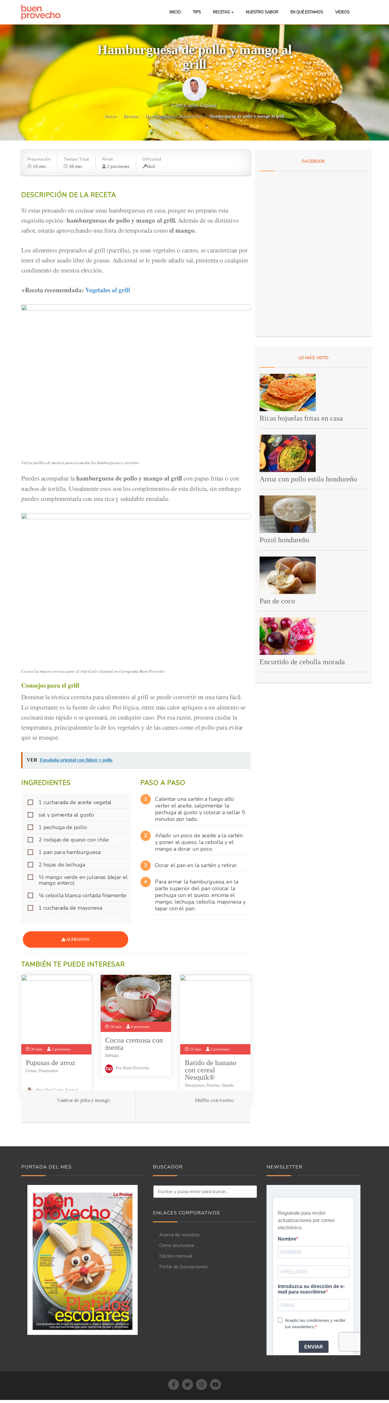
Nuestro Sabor (262, 12)
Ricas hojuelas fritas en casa (301, 418)
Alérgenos (77, 939)
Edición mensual (175, 1256)
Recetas (222, 12)
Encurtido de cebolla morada (302, 662)
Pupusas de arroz (50, 1062)
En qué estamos (307, 12)
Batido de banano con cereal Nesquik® (210, 1070)
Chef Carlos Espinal (194, 105)
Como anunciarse (176, 1245)
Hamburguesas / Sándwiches (173, 116)
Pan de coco (277, 601)
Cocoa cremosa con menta (134, 1044)
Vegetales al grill (108, 289)
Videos (342, 12)
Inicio (175, 12)
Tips (197, 12)
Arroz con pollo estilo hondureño (308, 479)
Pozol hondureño (284, 540)
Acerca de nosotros (179, 1235)
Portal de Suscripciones (183, 1267)
